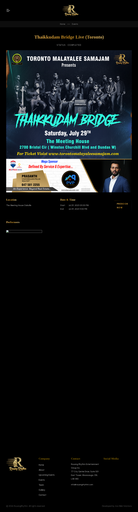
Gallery (42, 490)
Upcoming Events (47, 475)
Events (75, 24)
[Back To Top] (130, 504)
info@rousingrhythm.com (82, 484)
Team (41, 485)
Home (62, 24)
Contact (42, 495)
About (41, 470)
